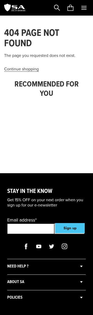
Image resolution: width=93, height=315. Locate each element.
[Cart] (70, 8)
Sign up (70, 228)
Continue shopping (21, 69)
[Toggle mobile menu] (84, 8)
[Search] (57, 8)
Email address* (22, 220)
